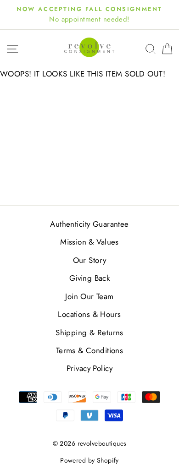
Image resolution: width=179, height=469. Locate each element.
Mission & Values (89, 241)
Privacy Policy (89, 368)
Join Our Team (89, 296)
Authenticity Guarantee (89, 223)
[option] (89, 15)
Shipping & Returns (89, 332)
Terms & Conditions (89, 350)
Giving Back (89, 278)
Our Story (89, 260)
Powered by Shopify (89, 460)
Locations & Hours (89, 314)
